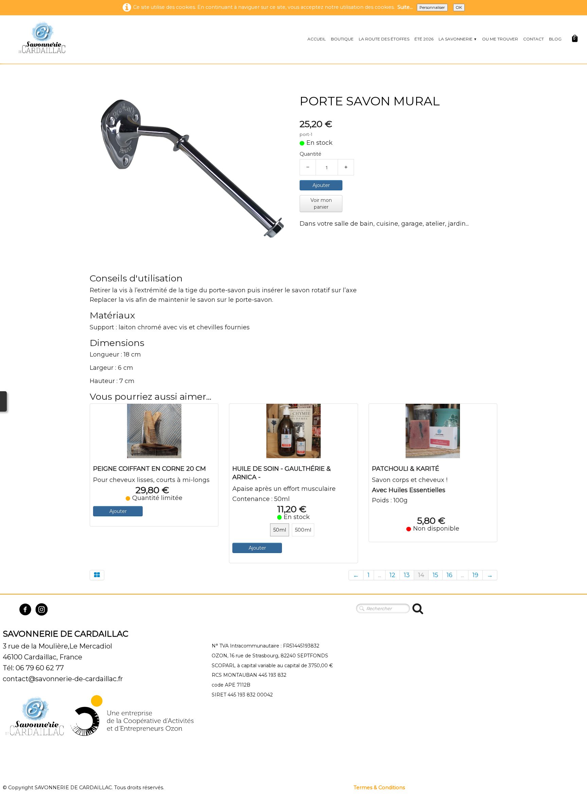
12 (392, 575)
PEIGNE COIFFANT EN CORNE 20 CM (149, 468)
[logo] (42, 37)
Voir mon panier (321, 203)
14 (421, 575)
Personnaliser (432, 7)
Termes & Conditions (379, 787)
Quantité (310, 154)
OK (459, 7)
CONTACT (533, 38)
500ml (303, 530)
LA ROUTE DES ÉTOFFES (384, 38)
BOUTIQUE (342, 38)
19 (475, 575)
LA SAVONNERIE (458, 38)
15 (435, 575)
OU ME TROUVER (500, 38)
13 (407, 575)
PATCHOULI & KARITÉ (405, 468)
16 (449, 575)
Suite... (405, 7)
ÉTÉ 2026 (423, 38)
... (379, 575)
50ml (279, 530)
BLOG (555, 38)
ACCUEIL (316, 38)
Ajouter (321, 185)
